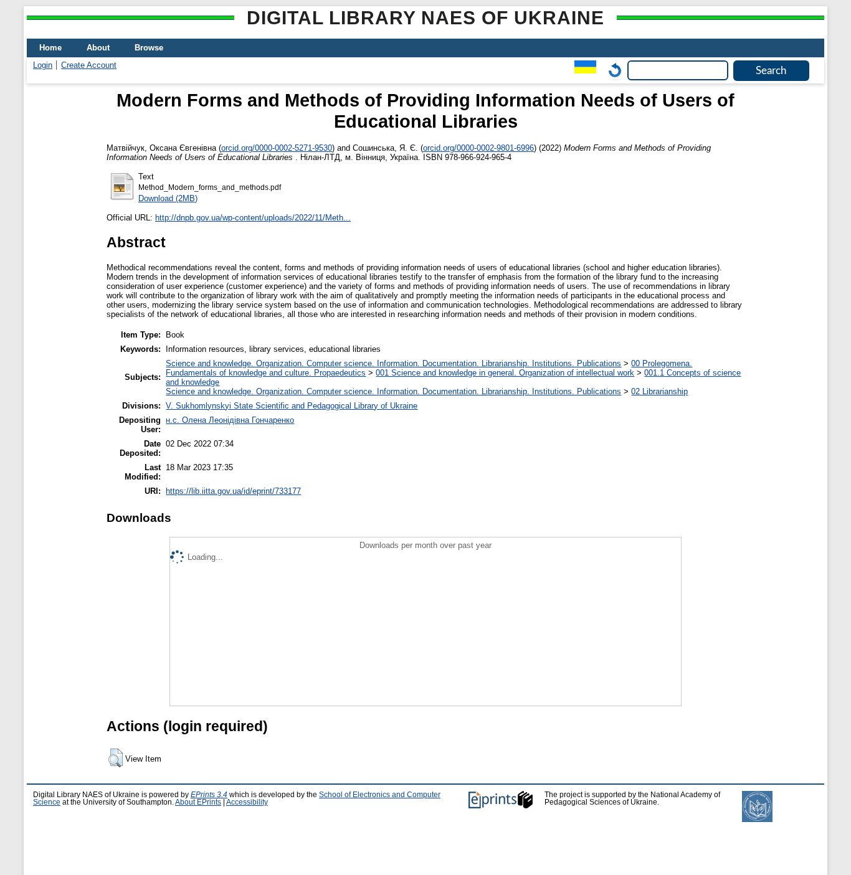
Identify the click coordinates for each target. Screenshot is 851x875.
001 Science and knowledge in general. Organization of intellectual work (505, 372)
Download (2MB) (167, 198)
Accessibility (247, 802)
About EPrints (198, 802)
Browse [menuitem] (149, 47)
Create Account (88, 65)
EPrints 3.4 (209, 794)
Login (42, 65)
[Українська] (582, 70)
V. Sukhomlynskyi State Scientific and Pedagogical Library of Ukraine (291, 405)
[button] (115, 758)
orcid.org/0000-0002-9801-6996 (478, 148)
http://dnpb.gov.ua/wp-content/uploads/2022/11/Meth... (253, 217)
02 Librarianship (659, 391)
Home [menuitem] (50, 47)
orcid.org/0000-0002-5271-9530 (276, 148)
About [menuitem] (98, 47)
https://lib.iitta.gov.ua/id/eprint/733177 (233, 491)
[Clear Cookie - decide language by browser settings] (612, 70)
